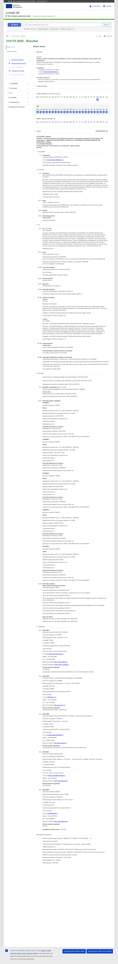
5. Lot (10, 93)
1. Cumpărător (13, 83)
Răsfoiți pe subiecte (66, 29)
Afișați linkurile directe (19, 63)
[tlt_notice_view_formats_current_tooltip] (107, 131)
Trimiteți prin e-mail (18, 71)
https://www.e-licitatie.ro (62, 664)
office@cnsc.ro (51, 697)
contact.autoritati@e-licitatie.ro (56, 775)
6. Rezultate (12, 97)
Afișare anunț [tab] (11, 47)
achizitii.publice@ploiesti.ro (50, 72)
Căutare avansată (42, 29)
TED (7, 36)
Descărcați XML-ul (18, 60)
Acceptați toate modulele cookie (74, 951)
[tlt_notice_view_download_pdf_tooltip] (38, 112)
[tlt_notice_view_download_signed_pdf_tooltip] (98, 99)
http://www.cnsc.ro (59, 705)
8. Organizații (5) (14, 102)
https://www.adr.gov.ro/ (61, 781)
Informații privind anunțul (17, 107)
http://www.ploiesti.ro (60, 743)
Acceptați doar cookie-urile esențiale (100, 951)
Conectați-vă (96, 6)
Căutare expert (54, 29)
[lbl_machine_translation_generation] (54, 119)
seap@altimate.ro (52, 813)
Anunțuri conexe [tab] (12, 51)
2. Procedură (13, 88)
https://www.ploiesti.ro (60, 662)
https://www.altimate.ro (61, 821)
